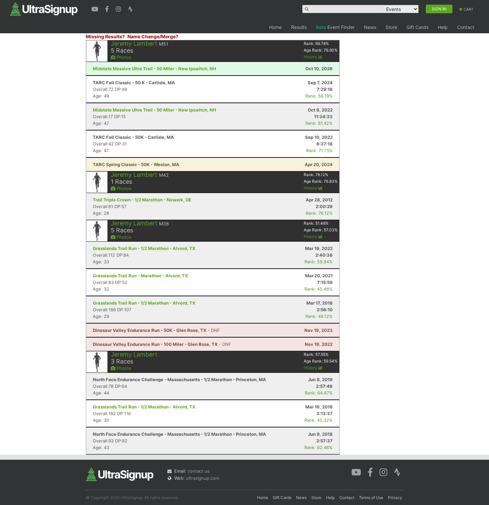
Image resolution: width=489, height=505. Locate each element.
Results (299, 27)
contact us (199, 471)
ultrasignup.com (202, 478)
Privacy (395, 497)
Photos (123, 57)
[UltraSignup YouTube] (95, 8)
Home (275, 27)
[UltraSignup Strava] (130, 8)
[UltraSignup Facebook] (107, 8)
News (370, 27)
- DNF (156, 330)
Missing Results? (105, 36)
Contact (465, 27)
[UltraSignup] (44, 8)
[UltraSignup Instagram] (119, 8)
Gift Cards (417, 27)
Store (391, 27)
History (311, 56)
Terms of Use (371, 497)
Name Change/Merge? (152, 36)
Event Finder (335, 27)
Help (443, 27)
